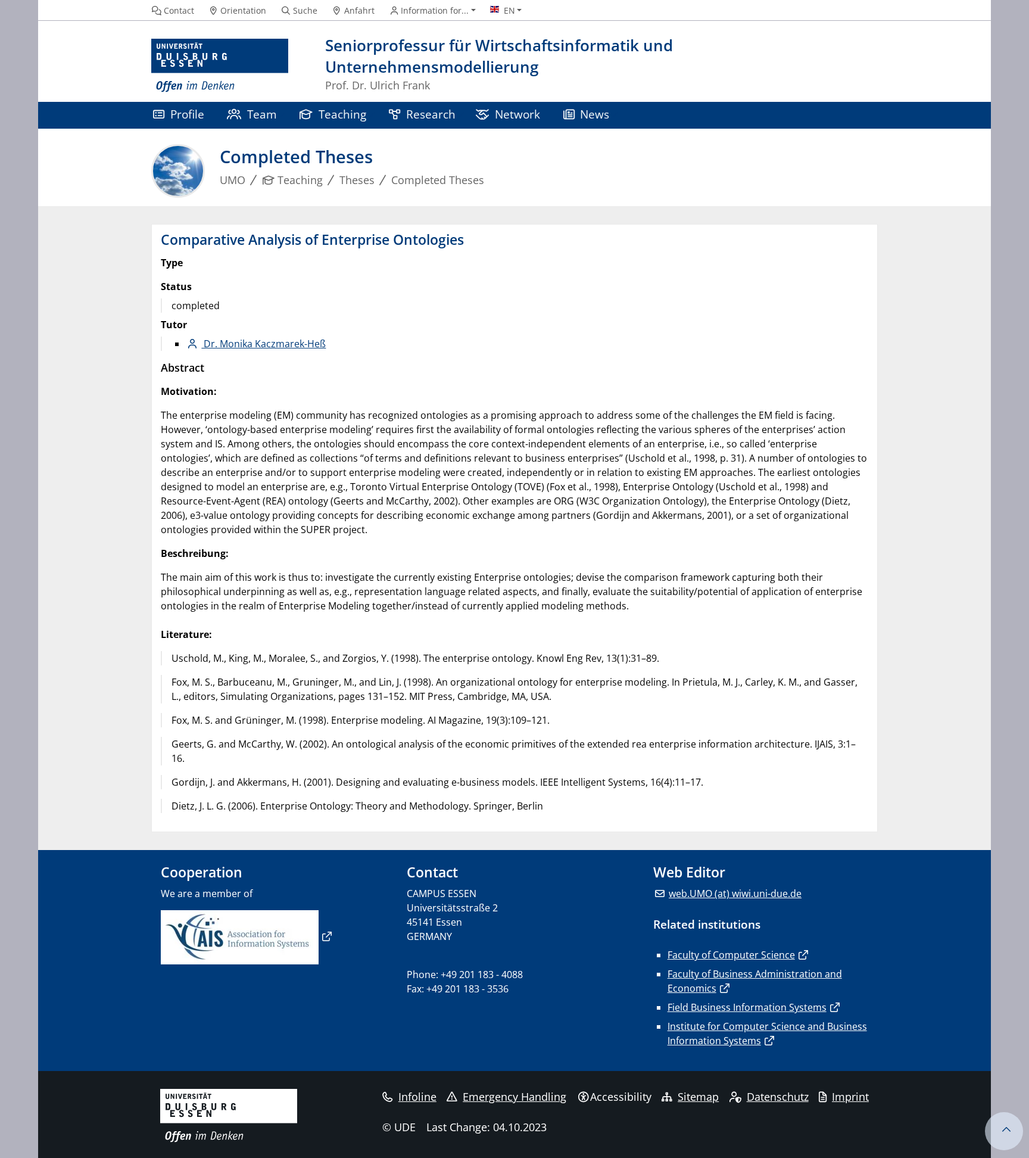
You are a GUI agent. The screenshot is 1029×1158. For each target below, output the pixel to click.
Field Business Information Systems (747, 1007)
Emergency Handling (514, 1096)
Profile (187, 114)
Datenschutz (778, 1096)
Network (517, 114)
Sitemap (698, 1096)
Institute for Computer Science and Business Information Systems (767, 1033)
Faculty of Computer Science (731, 954)
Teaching (342, 114)
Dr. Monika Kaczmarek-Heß (263, 343)
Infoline (417, 1096)
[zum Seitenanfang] (1004, 1131)
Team (262, 114)
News (594, 114)
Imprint (850, 1096)
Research (431, 114)
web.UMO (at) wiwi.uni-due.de (735, 893)
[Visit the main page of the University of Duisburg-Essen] (219, 66)
